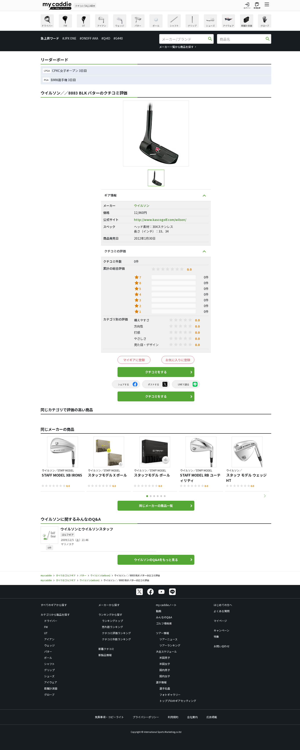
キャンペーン (221, 630)
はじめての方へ (223, 605)
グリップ (49, 670)
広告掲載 (211, 717)
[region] (156, 21)
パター (48, 651)
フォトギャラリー (170, 694)
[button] (264, 496)
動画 (158, 611)
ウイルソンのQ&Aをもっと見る (156, 559)
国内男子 (164, 670)
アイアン (49, 639)
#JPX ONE (69, 38)
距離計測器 (50, 688)
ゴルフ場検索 (164, 623)
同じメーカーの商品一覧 (156, 505)
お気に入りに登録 (178, 360)
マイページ (220, 621)
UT (45, 633)
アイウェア (50, 682)
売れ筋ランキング (112, 627)
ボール (48, 657)
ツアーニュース (168, 639)
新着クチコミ (106, 649)
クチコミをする (156, 372)
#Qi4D (105, 38)
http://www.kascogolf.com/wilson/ (160, 219)
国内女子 (164, 676)
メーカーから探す (108, 605)
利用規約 (173, 717)
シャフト (49, 664)
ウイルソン (141, 205)
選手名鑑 (164, 688)
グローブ (49, 694)
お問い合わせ (222, 646)
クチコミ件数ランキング (116, 639)
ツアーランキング (169, 645)
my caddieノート (166, 605)
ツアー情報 (162, 633)
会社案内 (192, 717)
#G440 (118, 38)
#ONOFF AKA (89, 38)
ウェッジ (49, 645)
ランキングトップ (112, 621)
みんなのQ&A (164, 617)
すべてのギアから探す (54, 605)
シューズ (49, 676)
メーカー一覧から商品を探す (176, 47)
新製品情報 (105, 655)
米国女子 (164, 664)
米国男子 (164, 657)
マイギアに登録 (134, 360)
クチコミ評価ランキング (116, 633)
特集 (216, 636)
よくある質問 (222, 611)
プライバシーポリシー (146, 717)
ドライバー (50, 621)
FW (46, 627)
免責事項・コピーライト (109, 717)
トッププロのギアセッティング (177, 701)
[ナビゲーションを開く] (266, 5)
